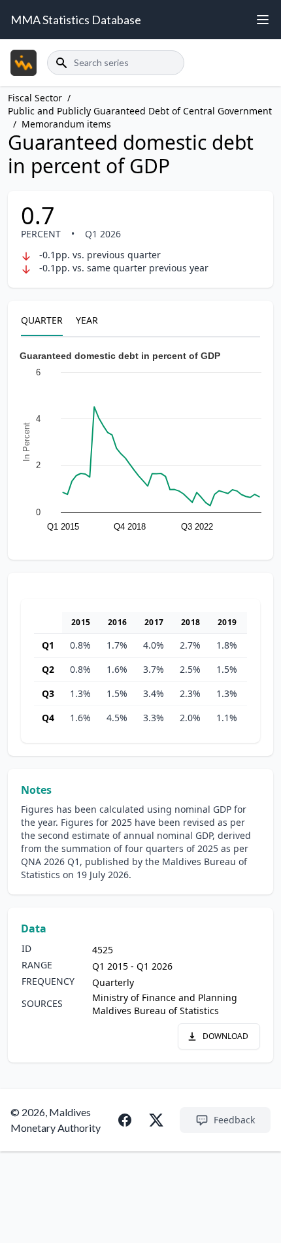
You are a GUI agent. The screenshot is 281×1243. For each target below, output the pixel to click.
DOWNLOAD (225, 1036)
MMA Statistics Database (75, 19)
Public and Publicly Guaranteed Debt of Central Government (140, 111)
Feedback (234, 1120)
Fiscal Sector (35, 98)
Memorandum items (66, 124)
